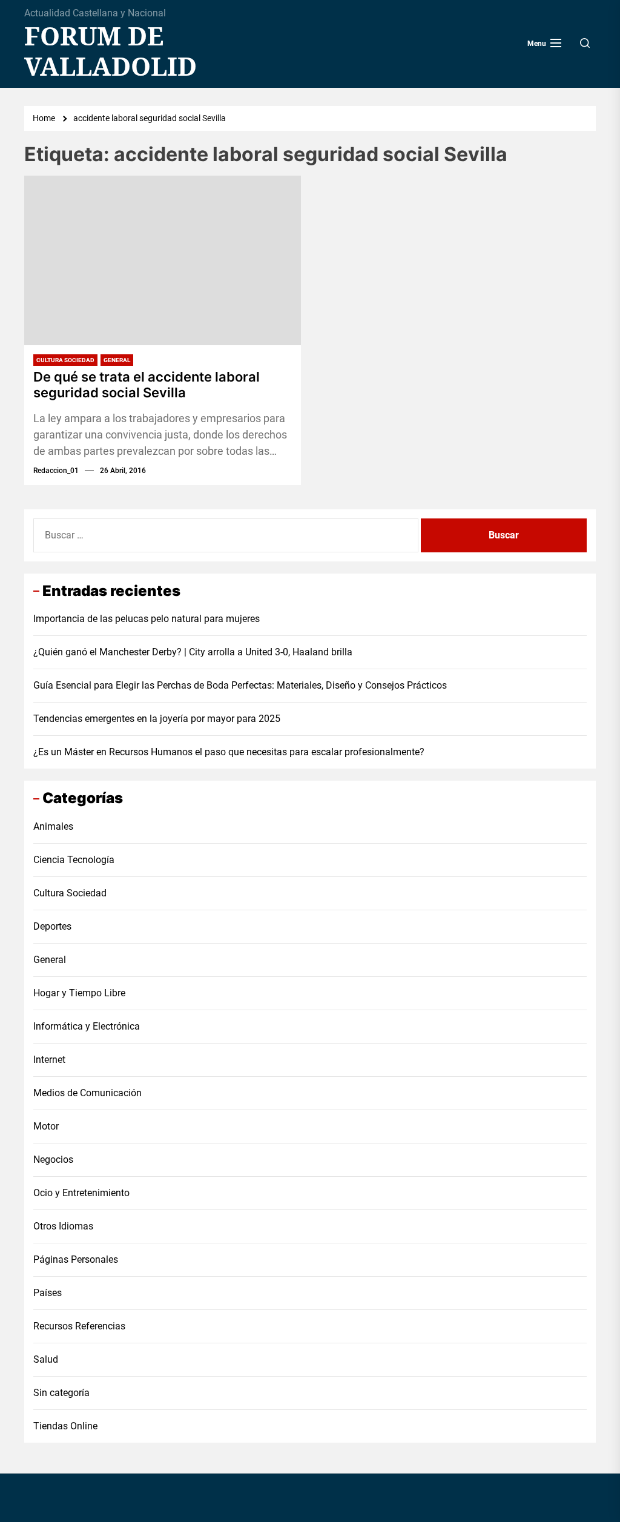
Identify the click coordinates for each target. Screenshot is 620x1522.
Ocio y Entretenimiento (81, 1193)
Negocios (53, 1159)
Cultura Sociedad (65, 360)
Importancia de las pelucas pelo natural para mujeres (146, 618)
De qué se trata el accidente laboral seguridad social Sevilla (146, 384)
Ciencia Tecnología (73, 859)
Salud (45, 1359)
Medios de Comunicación (87, 1093)
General (117, 360)
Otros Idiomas (63, 1226)
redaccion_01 (56, 470)
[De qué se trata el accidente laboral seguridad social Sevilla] (162, 260)
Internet (49, 1059)
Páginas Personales (75, 1259)
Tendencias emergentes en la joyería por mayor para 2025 (156, 718)
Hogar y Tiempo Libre (79, 993)
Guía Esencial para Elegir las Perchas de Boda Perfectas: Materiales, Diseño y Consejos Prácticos (240, 685)
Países (47, 1293)
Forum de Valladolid (110, 51)
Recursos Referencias (79, 1326)
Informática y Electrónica (86, 1026)
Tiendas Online (65, 1426)
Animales (53, 826)
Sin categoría (61, 1392)
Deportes (52, 926)
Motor (46, 1126)
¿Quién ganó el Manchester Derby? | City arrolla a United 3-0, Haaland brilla (192, 652)
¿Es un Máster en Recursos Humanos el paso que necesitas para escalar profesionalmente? (228, 752)
